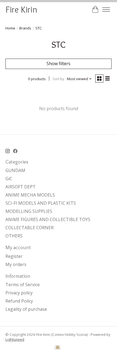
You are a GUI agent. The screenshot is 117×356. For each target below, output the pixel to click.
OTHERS (14, 236)
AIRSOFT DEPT (20, 187)
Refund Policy (19, 301)
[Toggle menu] (106, 9)
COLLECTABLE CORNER (29, 228)
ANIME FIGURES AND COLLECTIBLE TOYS (47, 219)
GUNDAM (15, 170)
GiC (8, 179)
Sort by (58, 78)
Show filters (58, 64)
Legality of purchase (26, 309)
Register (14, 256)
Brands (25, 28)
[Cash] (57, 348)
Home (10, 28)
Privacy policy (19, 293)
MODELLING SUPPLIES (28, 211)
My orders (15, 264)
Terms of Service (22, 285)
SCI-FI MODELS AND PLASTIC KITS (40, 203)
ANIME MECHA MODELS (30, 195)
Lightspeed (14, 339)
